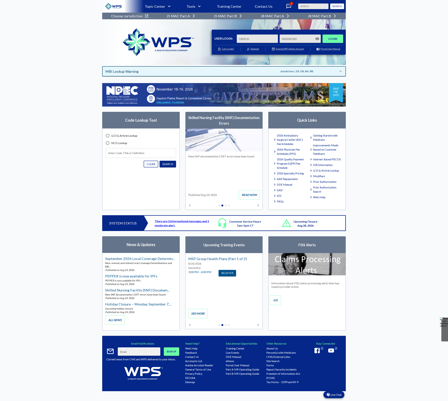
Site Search (272, 361)
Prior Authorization (324, 181)
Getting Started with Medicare (325, 137)
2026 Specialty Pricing (290, 173)
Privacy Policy (193, 373)
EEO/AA (190, 377)
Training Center (229, 6)
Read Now (249, 194)
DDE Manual (284, 184)
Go (275, 300)
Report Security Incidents (281, 369)
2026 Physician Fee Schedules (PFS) (288, 151)
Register (255, 48)
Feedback (191, 352)
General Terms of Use (198, 369)
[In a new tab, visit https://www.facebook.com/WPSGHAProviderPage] (318, 350)
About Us (272, 348)
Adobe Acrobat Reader (199, 365)
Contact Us (263, 6)
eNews (230, 361)
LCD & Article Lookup (326, 170)
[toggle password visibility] (317, 38)
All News (115, 320)
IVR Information (322, 164)
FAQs (280, 201)
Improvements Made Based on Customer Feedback (325, 149)
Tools (191, 6)
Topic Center (155, 6)
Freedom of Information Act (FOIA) (283, 375)
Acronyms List (193, 361)
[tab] (219, 205)
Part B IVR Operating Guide (242, 373)
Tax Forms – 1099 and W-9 (282, 382)
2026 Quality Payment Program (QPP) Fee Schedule (290, 163)
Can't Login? (228, 48)
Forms (270, 365)
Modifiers (319, 176)
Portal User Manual (330, 48)
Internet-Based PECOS (327, 159)
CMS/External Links (278, 356)
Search (337, 6)
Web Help (319, 197)
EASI (280, 190)
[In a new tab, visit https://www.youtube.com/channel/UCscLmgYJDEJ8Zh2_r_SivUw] (332, 350)
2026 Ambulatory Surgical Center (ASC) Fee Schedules (290, 139)
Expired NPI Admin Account (290, 48)
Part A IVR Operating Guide (242, 369)
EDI (279, 195)
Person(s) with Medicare (281, 352)
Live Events (232, 352)
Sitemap (190, 382)
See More (198, 313)
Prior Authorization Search (324, 189)
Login (332, 38)
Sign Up (171, 351)
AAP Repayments (287, 179)
